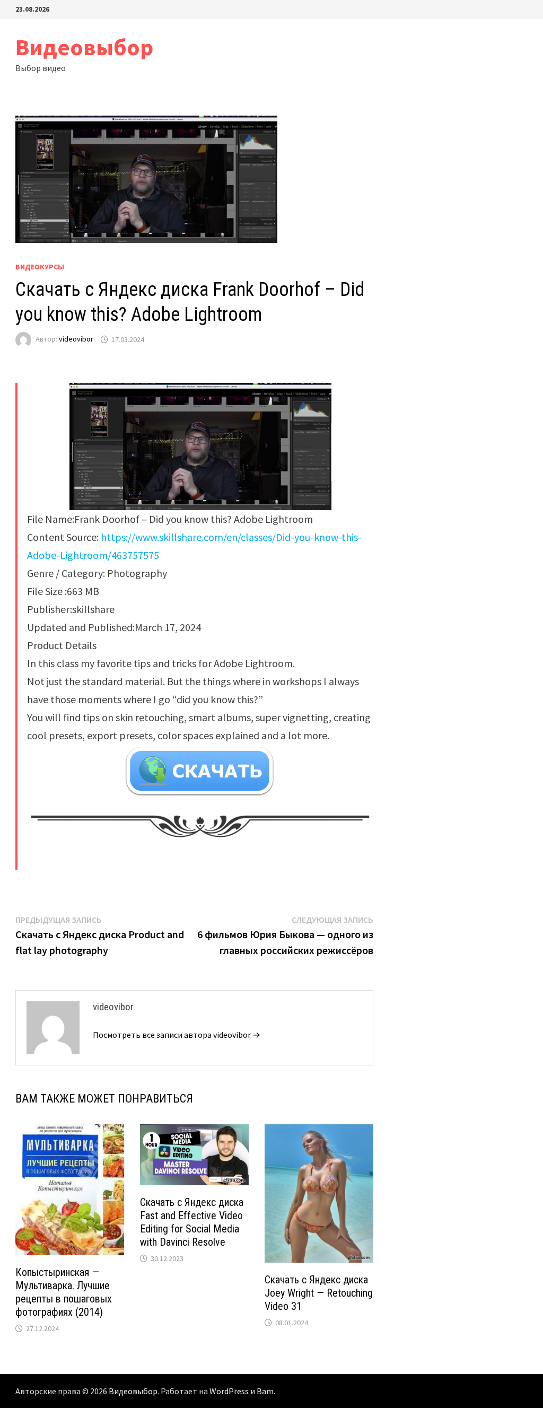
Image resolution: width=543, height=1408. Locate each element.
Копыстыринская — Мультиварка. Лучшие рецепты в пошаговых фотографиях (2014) (63, 1292)
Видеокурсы (39, 267)
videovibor (76, 339)
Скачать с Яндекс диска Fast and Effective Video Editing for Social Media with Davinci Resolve (191, 1222)
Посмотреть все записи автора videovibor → (176, 1034)
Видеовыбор (84, 47)
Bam (265, 1391)
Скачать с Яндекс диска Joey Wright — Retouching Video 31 (319, 1293)
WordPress (229, 1391)
